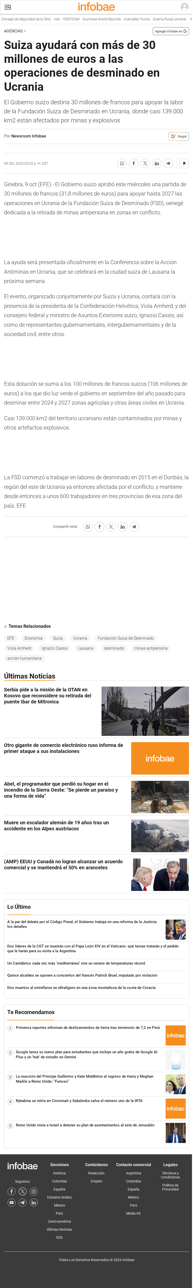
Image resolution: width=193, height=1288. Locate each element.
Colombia (59, 1181)
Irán (52, 19)
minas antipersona (151, 648)
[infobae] (96, 7)
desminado (114, 648)
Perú (59, 1213)
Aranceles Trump (132, 19)
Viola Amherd (19, 648)
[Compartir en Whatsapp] (122, 163)
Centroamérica (59, 1221)
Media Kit (133, 1213)
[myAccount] (185, 7)
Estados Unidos (59, 1197)
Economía (33, 638)
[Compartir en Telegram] (168, 163)
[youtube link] (12, 1203)
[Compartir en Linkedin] (157, 163)
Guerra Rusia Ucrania (164, 19)
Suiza (58, 638)
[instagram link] (34, 1191)
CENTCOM (67, 19)
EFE (10, 638)
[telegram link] (23, 1203)
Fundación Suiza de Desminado (126, 638)
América (59, 1173)
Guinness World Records (97, 19)
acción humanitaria (24, 658)
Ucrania (80, 638)
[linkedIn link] (34, 1203)
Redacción (96, 1173)
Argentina (133, 1173)
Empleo (96, 1181)
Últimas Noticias (59, 1229)
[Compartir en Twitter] (145, 163)
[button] (7, 7)
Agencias (13, 31)
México (59, 1205)
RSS (59, 1237)
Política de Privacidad (170, 1187)
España (59, 1189)
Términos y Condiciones (170, 1175)
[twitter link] (23, 1191)
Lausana (85, 648)
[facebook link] (12, 1191)
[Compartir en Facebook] (133, 163)
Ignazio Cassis (55, 648)
